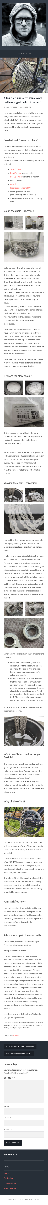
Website (8, 1129)
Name (7, 1106)
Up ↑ (37, 1200)
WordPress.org (10, 1188)
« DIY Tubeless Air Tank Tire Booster (20, 1047)
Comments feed (10, 1183)
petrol (13, 184)
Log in (6, 1173)
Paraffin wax (15, 173)
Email (7, 1118)
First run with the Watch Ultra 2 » (19, 1053)
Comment (9, 1078)
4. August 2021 (10, 107)
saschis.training (24, 1200)
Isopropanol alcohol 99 (20, 188)
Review (16, 1036)
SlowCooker (15, 169)
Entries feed (8, 1178)
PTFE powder (16, 176)
